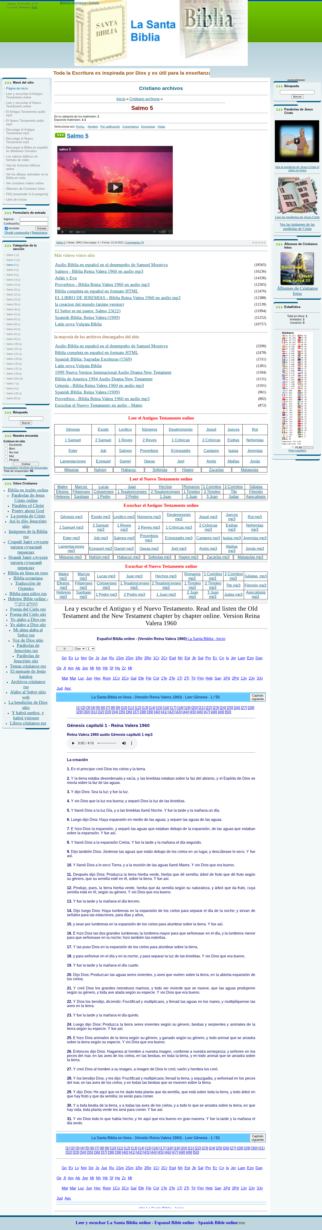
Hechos (165, 487)
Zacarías (216, 470)
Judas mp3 (233, 595)
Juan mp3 (134, 576)
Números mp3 (149, 517)
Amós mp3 (208, 549)
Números (149, 429)
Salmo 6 (11, 269)
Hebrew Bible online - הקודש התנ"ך (28, 601)
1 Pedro (103, 497)
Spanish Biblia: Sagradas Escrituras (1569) (93, 359)
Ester (73, 451)
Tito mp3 (233, 585)
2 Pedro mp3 (134, 595)
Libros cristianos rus (28, 723)
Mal (11, 456)
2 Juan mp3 (192, 594)
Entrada (94, 2)
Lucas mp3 (106, 576)
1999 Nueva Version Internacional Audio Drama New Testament (113, 372)
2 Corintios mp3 (234, 576)
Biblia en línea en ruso (28, 572)
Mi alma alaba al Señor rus (28, 632)
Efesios (63, 492)
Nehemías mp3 (254, 527)
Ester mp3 (71, 538)
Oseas (149, 461)
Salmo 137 (12, 368)
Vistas (161, 126)
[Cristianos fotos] (297, 284)
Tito (234, 492)
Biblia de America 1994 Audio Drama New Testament (104, 378)
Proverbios (149, 451)
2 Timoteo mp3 (213, 585)
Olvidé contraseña (16, 232)
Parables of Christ (28, 505)
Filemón (256, 492)
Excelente (15, 445)
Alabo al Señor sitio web (28, 695)
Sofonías (160, 470)
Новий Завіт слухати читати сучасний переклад (28, 562)
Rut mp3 (255, 517)
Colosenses (104, 492)
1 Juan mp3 (166, 595)
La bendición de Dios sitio (27, 705)
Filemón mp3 (255, 585)
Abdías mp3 (232, 548)
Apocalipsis (256, 497)
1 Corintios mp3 (213, 576)
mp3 (192, 576)
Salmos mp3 (124, 538)
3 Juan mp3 (213, 594)
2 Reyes (150, 440)
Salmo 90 (11, 398)
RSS (34, 7)
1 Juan (165, 497)
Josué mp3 (208, 517)
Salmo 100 (12, 344)
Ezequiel (103, 461)
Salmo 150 (12, 378)
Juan (132, 487)
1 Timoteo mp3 (192, 585)
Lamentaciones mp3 (71, 548)
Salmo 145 (12, 393)
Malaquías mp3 (250, 557)
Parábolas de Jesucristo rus (26, 648)
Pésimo (14, 460)
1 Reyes (125, 440)
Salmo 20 (11, 289)
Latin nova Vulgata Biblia (78, 324)
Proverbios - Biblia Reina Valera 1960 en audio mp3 (102, 284)
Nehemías (255, 440)
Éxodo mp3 (100, 517)
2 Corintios (234, 487)
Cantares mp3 (208, 538)
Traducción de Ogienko (28, 586)
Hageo (188, 470)
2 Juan (191, 497)
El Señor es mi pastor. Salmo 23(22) (87, 310)
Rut (255, 429)
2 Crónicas (211, 440)
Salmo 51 (11, 314)
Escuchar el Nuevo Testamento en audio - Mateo (98, 405)
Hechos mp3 (166, 576)
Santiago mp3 (83, 594)
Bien (12, 448)
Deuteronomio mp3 (179, 517)
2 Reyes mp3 (149, 527)
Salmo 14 (11, 279)
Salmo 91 (11, 334)
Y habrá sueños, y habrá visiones (28, 715)
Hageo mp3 (188, 557)
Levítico (125, 429)
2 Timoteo (212, 492)
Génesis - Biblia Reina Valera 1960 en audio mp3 (99, 385)
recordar (13, 228)
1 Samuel (73, 440)
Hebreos (62, 497)
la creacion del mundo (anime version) (89, 304)
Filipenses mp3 (83, 585)
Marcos (81, 487)
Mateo (62, 487)
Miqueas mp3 (70, 557)
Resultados (11, 467)
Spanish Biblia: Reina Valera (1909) (87, 317)
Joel (180, 461)
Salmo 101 (12, 348)
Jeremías (255, 451)
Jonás (255, 461)
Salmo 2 (11, 259)
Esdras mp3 (232, 527)
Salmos (125, 451)
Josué (211, 429)
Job (103, 451)
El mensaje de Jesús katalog (28, 674)
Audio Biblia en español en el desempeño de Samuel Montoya (111, 264)
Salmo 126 (12, 358)
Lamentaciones (73, 461)
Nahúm (100, 470)
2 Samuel (103, 440)
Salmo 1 (11, 255)
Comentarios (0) (134, 242)
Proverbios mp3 (149, 538)
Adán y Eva (66, 277)
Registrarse (79, 2)
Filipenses (81, 492)
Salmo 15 (11, 284)
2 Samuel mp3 (101, 527)
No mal (13, 452)
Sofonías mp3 (159, 557)
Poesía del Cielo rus (28, 609)
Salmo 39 (11, 304)
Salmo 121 (12, 353)
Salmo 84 (11, 329)
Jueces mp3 (232, 517)
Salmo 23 (11, 299)
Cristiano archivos (144, 99)
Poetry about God (28, 510)
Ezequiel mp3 (100, 549)
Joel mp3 (178, 549)
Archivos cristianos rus (28, 684)
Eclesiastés (180, 451)
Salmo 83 (11, 324)
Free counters (297, 450)
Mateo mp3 (63, 576)
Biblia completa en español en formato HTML (96, 291)
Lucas (104, 487)
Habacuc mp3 (128, 557)
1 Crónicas (181, 440)
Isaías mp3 (232, 538)
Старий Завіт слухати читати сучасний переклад (28, 547)
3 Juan (212, 497)
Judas (234, 497)
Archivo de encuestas (34, 467)
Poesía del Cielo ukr (28, 614)
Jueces (233, 429)
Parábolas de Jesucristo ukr (26, 658)
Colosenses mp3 (107, 585)
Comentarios (130, 126)
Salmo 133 (12, 363)
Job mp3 (101, 538)
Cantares (211, 451)
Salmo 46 (11, 309)
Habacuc (128, 470)
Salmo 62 (11, 319)
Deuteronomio (181, 429)
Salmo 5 (11, 264)
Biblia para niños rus (28, 593)
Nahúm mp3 (99, 557)
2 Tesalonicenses (165, 492)
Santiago (81, 497)
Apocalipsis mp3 (256, 594)
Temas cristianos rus (28, 666)
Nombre (93, 126)
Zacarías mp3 (218, 557)
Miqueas (71, 470)
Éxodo (103, 429)
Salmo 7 (11, 383)
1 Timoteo (191, 492)
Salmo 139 (12, 373)
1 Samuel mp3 (71, 527)
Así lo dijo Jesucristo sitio (28, 524)
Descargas (148, 126)
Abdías (233, 461)
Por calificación (110, 126)
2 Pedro (132, 497)
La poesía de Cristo (28, 515)
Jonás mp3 (255, 549)
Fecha (80, 126)
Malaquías (249, 470)
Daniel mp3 (124, 549)
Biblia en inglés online (28, 490)
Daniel (125, 461)
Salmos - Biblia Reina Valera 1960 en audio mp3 (99, 271)
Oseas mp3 (149, 549)
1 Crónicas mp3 (179, 527)
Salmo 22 (11, 294)
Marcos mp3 (84, 576)
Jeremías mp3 (255, 538)
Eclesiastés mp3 (179, 538)
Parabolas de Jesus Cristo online (28, 498)
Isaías (233, 451)
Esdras (233, 440)
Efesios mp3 (63, 585)
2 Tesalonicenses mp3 (166, 585)
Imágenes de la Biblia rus (28, 534)
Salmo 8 (11, 274)
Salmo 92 (11, 339)
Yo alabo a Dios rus (28, 619)
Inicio (65, 2)
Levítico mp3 (124, 517)
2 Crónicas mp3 (208, 527)
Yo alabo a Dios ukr (28, 624)
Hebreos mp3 (63, 594)
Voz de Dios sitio (27, 640)
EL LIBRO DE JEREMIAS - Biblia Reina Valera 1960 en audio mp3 (118, 297)
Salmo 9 (11, 388)
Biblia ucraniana (28, 578)
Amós (211, 461)
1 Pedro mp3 (106, 595)
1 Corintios (212, 487)
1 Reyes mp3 (124, 527)
